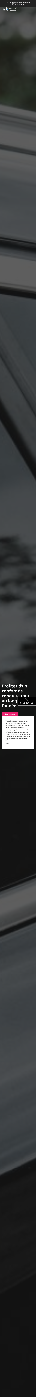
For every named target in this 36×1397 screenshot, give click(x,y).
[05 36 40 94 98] (26, 699)
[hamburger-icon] (32, 9)
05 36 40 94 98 (26, 703)
